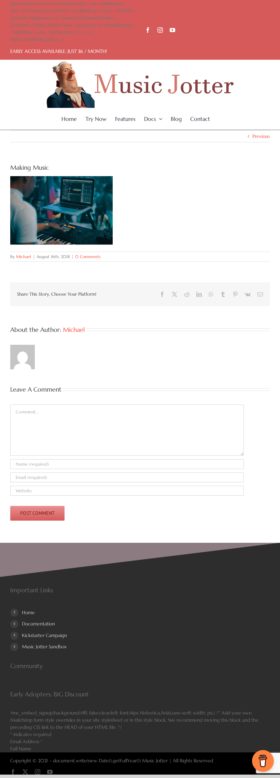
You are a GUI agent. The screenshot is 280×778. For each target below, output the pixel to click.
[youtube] (172, 30)
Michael (23, 256)
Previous (261, 136)
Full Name (20, 749)
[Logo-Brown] (140, 64)
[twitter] (25, 772)
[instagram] (160, 30)
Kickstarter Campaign (44, 635)
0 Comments (87, 256)
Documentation (38, 624)
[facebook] (148, 30)
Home (28, 612)
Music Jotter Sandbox (44, 646)
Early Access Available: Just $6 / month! (58, 51)
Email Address (26, 741)
